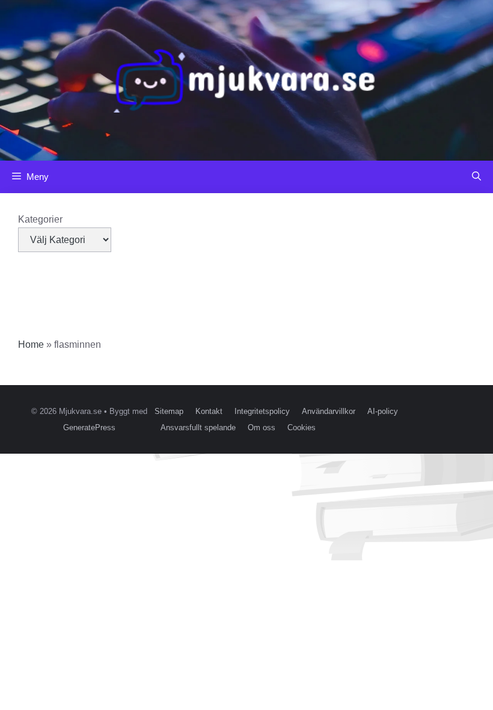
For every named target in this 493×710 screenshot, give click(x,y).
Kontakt (208, 411)
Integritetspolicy (262, 411)
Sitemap (169, 411)
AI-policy (382, 411)
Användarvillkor (328, 411)
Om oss (261, 427)
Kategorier (40, 219)
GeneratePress (89, 427)
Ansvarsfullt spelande (198, 427)
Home (31, 344)
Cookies (301, 427)
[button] (476, 177)
